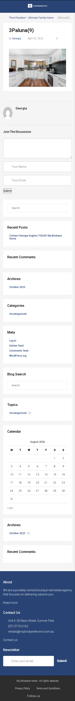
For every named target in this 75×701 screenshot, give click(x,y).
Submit (62, 661)
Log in (12, 340)
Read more (10, 602)
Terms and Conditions (48, 688)
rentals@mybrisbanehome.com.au (31, 631)
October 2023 (17, 287)
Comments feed (18, 350)
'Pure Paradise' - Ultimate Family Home (31, 17)
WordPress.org (17, 355)
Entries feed (16, 345)
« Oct (10, 508)
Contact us (10, 640)
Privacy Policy (22, 688)
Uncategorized (17, 313)
